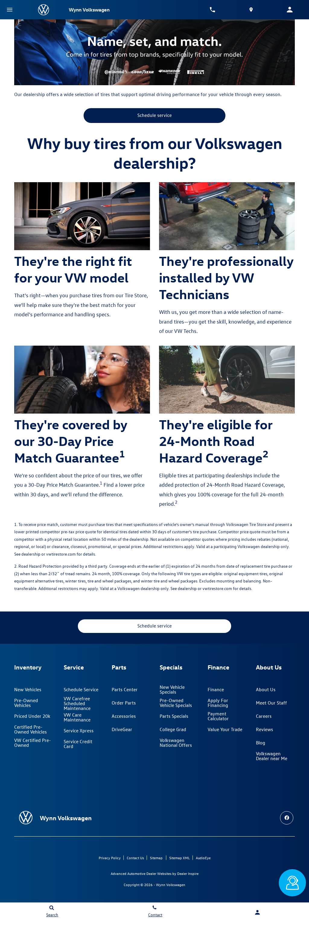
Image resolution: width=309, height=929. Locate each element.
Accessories (124, 716)
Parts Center (125, 689)
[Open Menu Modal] (9, 9)
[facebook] (286, 817)
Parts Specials (174, 716)
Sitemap (156, 857)
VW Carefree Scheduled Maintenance (77, 703)
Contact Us (135, 857)
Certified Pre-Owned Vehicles (30, 729)
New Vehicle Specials (172, 689)
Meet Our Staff (271, 703)
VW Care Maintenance (77, 717)
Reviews (264, 729)
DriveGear (122, 729)
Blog (260, 743)
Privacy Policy (110, 857)
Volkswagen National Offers (176, 742)
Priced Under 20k (32, 716)
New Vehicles (27, 689)
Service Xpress (79, 730)
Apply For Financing (218, 702)
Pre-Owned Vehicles (26, 702)
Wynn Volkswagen (170, 884)
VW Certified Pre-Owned (32, 742)
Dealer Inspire (188, 873)
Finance (216, 689)
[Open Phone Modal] (212, 9)
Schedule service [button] (154, 115)
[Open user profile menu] (289, 9)
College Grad (173, 729)
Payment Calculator (218, 716)
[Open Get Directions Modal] (251, 9)
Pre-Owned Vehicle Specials (176, 702)
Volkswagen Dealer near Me (271, 755)
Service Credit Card (78, 743)
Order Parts (124, 703)
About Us (266, 689)
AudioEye (203, 857)
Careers (264, 716)
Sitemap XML (179, 857)
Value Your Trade (225, 729)
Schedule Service (81, 689)
